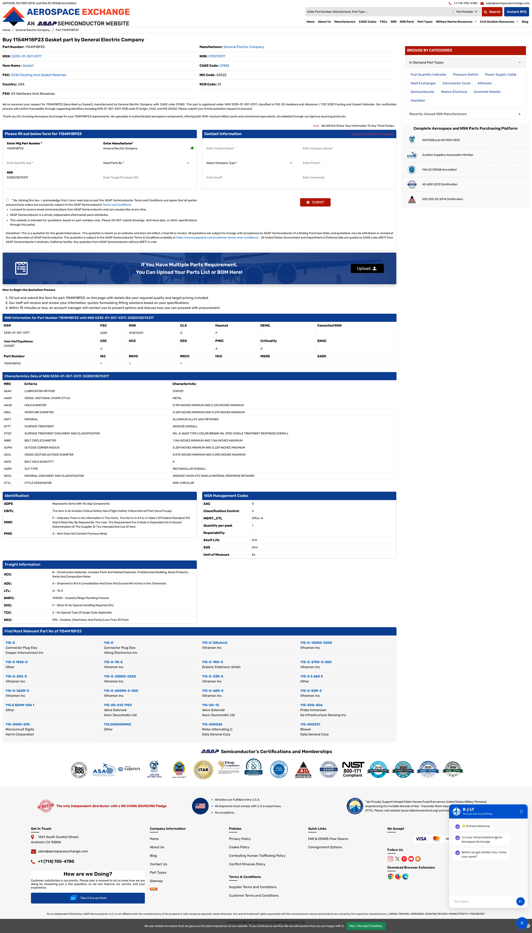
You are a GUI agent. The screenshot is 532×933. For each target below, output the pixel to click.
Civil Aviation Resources (497, 21)
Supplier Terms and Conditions (253, 887)
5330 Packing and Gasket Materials (38, 75)
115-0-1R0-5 (212, 662)
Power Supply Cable (500, 74)
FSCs (383, 21)
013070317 (216, 56)
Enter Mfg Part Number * (24, 143)
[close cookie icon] (528, 926)
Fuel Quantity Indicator (428, 74)
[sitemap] (153, 889)
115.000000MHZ (117, 724)
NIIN (394, 21)
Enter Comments (314, 172)
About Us (324, 21)
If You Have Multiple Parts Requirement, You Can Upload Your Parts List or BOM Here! (189, 268)
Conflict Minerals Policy (247, 864)
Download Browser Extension (411, 867)
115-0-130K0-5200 (316, 643)
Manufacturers (345, 21)
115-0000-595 (18, 724)
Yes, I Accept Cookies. (366, 926)
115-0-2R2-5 (16, 676)
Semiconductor (423, 92)
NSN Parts (407, 21)
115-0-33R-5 (212, 676)
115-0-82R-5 (311, 691)
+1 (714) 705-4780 (56, 861)
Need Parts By (112, 158)
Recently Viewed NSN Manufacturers (438, 114)
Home (311, 21)
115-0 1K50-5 (17, 662)
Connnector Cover (456, 83)
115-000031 (310, 724)
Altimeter (485, 83)
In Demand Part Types (426, 62)
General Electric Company (33, 30)
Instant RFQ (516, 12)
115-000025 (212, 724)
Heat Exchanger (423, 83)
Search (494, 12)
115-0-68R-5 (212, 691)
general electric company (244, 47)
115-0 (10, 643)
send (520, 901)
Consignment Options (325, 847)
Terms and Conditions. (117, 205)
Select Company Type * (221, 158)
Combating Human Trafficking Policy (257, 856)
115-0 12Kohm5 (214, 643)
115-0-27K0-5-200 (316, 662)
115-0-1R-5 (113, 662)
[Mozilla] (398, 876)
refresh (521, 811)
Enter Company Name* (318, 143)
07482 (224, 66)
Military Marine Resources (454, 21)
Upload (365, 268)
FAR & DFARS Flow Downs (328, 839)
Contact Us (158, 864)
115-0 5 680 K (311, 676)
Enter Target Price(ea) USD (121, 172)
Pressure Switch (465, 74)
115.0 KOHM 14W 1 (20, 705)
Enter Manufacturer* (118, 143)
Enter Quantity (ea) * (20, 158)
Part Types (425, 21)
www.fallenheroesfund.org (419, 810)
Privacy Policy (240, 839)
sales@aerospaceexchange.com (63, 851)
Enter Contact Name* (220, 143)
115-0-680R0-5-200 (121, 691)
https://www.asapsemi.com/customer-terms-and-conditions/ (217, 237)
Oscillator (418, 100)
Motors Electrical (454, 92)
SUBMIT (317, 202)
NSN (10, 172)
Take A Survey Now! (93, 898)
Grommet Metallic (487, 92)
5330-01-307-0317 (26, 56)
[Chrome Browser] (391, 876)
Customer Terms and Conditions (254, 895)
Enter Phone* (311, 158)
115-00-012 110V (118, 705)
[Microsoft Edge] (405, 876)
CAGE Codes (368, 21)
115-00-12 (210, 705)
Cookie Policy (239, 847)
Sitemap (156, 881)
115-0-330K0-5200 (120, 676)
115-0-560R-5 (17, 691)
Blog (525, 21)
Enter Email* (214, 172)
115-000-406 (311, 705)
